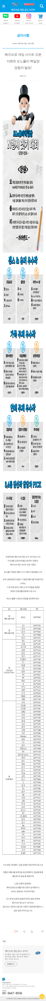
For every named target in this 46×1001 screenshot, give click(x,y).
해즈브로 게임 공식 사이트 (16, 950)
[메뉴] (3, 6)
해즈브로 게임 (22, 43)
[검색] (42, 6)
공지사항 (31, 43)
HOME (14, 43)
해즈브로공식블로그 (5, 21)
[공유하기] (24, 931)
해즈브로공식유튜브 (17, 21)
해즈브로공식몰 (40, 21)
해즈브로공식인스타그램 (29, 21)
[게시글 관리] (32, 931)
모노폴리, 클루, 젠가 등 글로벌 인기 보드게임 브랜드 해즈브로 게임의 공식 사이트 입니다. (17, 956)
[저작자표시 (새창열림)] (42, 931)
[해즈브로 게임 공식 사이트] (23, 4)
